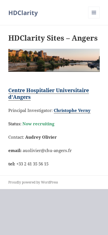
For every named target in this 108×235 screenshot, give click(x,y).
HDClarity (23, 12)
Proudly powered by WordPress (33, 182)
